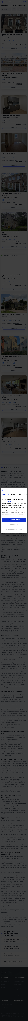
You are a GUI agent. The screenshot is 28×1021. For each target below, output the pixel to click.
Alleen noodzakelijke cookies (14, 529)
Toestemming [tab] (5, 494)
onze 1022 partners (10, 501)
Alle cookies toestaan (14, 519)
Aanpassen (13, 524)
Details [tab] (13, 494)
